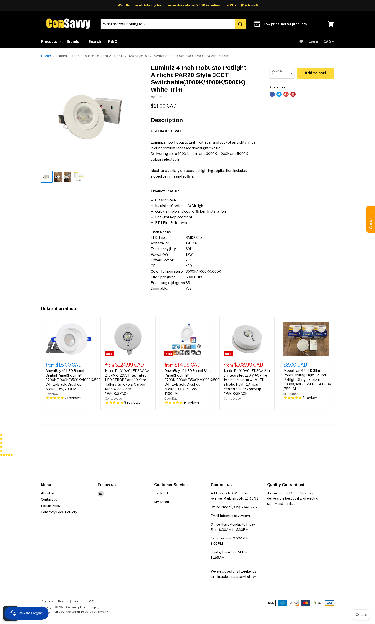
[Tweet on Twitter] (279, 94)
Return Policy (51, 506)
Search (95, 42)
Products (49, 42)
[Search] (240, 24)
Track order (162, 493)
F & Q (112, 42)
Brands (73, 42)
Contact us (49, 499)
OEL (294, 493)
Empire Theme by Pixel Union (60, 611)
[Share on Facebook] (272, 94)
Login (313, 42)
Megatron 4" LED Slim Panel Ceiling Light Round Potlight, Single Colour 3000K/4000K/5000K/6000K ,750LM (307, 379)
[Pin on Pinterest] (293, 94)
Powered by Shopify (94, 611)
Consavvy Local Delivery (59, 512)
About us (47, 493)
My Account (163, 502)
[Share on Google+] (286, 94)
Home (46, 56)
